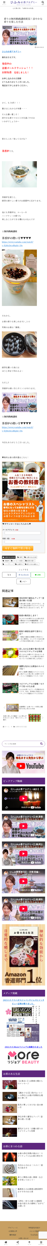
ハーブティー (9, 564)
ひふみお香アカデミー (11, 51)
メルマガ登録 (34, 1231)
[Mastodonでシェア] (18, 849)
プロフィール (13, 1227)
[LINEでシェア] (39, 856)
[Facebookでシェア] (8, 856)
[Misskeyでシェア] (39, 849)
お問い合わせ (23, 1238)
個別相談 (12, 1235)
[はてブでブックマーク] (18, 856)
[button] (23, 581)
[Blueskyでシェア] (29, 849)
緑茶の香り (30, 561)
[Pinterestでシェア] (13, 863)
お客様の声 (13, 1231)
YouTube (34, 1235)
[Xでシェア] (8, 849)
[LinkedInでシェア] (23, 863)
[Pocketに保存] (29, 856)
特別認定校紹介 (34, 1227)
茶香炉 (7, 561)
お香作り (20, 564)
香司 (20, 557)
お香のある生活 (10, 557)
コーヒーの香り (18, 561)
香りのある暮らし (33, 564)
